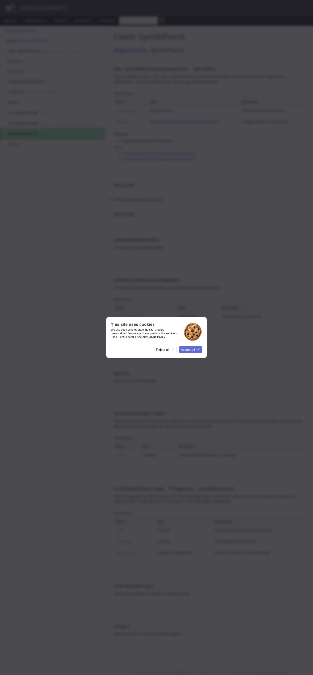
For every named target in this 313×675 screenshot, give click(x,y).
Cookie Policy (156, 336)
